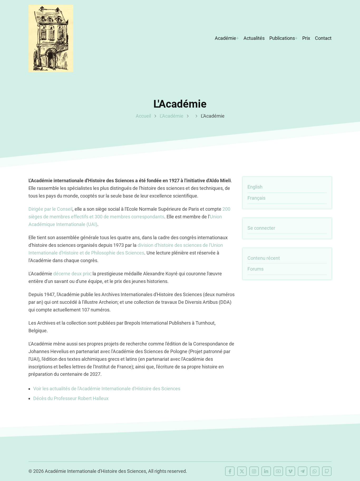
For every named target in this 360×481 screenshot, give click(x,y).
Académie (225, 38)
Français (256, 198)
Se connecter (261, 228)
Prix (306, 38)
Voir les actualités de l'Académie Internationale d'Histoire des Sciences (106, 388)
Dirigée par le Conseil (50, 209)
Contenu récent (263, 258)
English (254, 187)
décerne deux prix (71, 273)
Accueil (143, 116)
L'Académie (171, 116)
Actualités (254, 38)
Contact (323, 38)
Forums (255, 269)
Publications (282, 38)
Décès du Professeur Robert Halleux (71, 398)
